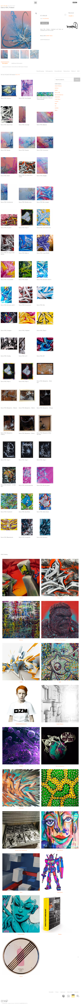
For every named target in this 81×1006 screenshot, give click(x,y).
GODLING (57, 97)
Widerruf (73, 71)
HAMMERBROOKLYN (21, 724)
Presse (56, 992)
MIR (56, 103)
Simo (56, 110)
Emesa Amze (21, 934)
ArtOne (56, 88)
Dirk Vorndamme (59, 94)
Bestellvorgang (40, 71)
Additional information (16, 63)
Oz (55, 105)
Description (5, 63)
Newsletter (51, 992)
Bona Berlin (60, 850)
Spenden (76, 992)
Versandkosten (45, 18)
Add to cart (44, 23)
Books (60, 934)
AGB (78, 71)
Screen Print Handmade (21, 850)
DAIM (56, 90)
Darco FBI (5, 5)
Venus (21, 976)
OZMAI (56, 108)
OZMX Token (49, 35)
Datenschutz (66, 71)
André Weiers (58, 86)
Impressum (62, 992)
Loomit (56, 101)
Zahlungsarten (49, 71)
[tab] (5, 63)
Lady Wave (57, 99)
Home (2, 5)
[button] (35, 2)
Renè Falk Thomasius (60, 640)
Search (77, 79)
